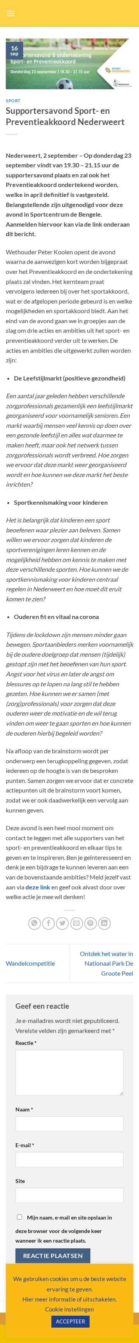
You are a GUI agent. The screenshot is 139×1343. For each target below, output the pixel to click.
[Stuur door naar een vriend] (76, 923)
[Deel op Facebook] (48, 923)
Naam (24, 1109)
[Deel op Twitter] (62, 923)
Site (20, 1181)
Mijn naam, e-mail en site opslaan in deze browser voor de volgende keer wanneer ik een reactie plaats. (63, 1229)
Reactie (26, 1042)
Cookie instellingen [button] (69, 1309)
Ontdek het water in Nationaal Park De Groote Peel (106, 963)
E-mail (24, 1145)
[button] (10, 13)
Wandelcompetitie (30, 963)
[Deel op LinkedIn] (104, 923)
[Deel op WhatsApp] (34, 923)
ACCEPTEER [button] (70, 1321)
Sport (13, 100)
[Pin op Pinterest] (90, 923)
